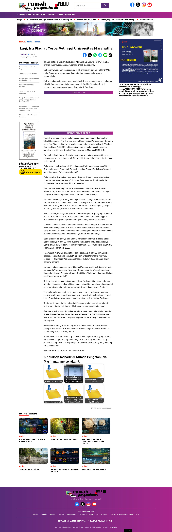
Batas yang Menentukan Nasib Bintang (105, 20)
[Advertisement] (134, 117)
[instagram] (144, 6)
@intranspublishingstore (141, 93)
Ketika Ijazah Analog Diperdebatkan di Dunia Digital (38, 20)
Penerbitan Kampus (109, 514)
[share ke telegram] (100, 56)
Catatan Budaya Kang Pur (89, 514)
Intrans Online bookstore (136, 96)
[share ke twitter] (90, 56)
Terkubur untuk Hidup (74, 20)
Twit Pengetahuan (66, 15)
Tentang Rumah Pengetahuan (31, 15)
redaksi (24, 54)
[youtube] (150, 6)
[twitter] (138, 6)
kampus (37, 42)
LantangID (53, 514)
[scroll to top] (164, 528)
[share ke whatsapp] (95, 56)
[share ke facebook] (85, 56)
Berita (29, 42)
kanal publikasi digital (101, 521)
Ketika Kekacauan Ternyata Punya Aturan (146, 20)
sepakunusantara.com (68, 514)
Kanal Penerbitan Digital (129, 514)
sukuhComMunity (40, 514)
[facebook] (132, 6)
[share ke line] (105, 56)
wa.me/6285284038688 (130, 89)
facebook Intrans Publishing (139, 91)
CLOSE (128, 530)
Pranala (51, 15)
